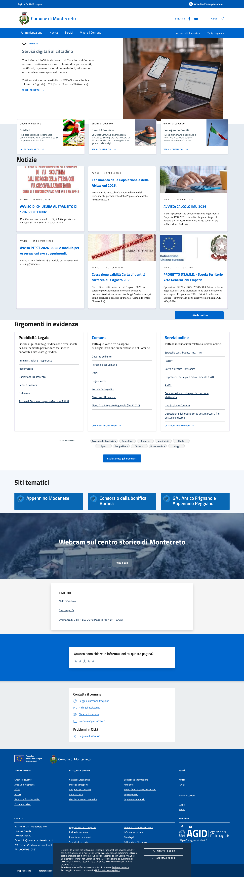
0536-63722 (24, 831)
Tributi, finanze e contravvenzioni (140, 789)
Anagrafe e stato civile (80, 789)
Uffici (17, 789)
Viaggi (176, 445)
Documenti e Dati (22, 804)
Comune (99, 337)
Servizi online (177, 337)
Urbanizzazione (157, 445)
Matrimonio (163, 440)
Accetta (166, 858)
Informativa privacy (133, 832)
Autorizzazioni (76, 794)
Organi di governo (23, 780)
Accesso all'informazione (188, 33)
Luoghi (182, 804)
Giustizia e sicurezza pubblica (83, 799)
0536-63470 (24, 835)
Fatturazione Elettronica (135, 842)
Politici (17, 794)
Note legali (129, 837)
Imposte (145, 440)
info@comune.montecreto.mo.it (37, 840)
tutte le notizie (199, 315)
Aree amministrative (24, 785)
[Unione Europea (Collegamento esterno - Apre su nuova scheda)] (29, 759)
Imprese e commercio (134, 799)
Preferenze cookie (120, 867)
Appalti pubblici (131, 794)
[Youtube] (194, 18)
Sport (103, 445)
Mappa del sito (24, 871)
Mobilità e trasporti (78, 785)
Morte (181, 440)
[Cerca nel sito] (223, 18)
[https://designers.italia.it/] (204, 834)
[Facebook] (188, 18)
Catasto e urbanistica (79, 780)
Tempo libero (121, 445)
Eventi (182, 809)
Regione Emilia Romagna (29, 4)
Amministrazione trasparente (138, 827)
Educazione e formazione (136, 780)
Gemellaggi (127, 440)
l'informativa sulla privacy (107, 870)
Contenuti (32, 43)
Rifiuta (166, 851)
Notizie (182, 780)
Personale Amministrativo (27, 799)
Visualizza (122, 563)
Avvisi (182, 785)
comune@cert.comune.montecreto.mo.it (39, 845)
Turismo (139, 445)
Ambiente (128, 785)
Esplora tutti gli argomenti (122, 458)
